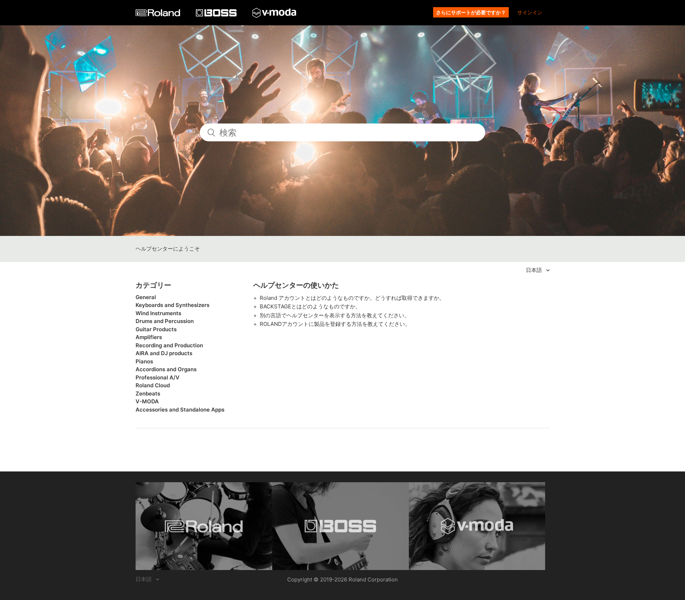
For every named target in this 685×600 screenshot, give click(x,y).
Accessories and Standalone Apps (180, 409)
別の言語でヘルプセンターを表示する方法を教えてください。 (335, 315)
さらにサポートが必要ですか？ (471, 12)
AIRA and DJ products (164, 353)
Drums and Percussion (165, 321)
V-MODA (147, 401)
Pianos (144, 361)
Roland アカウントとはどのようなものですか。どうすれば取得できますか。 (352, 297)
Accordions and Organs (166, 369)
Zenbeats (148, 393)
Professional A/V (157, 377)
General (146, 297)
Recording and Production (169, 345)
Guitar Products (156, 329)
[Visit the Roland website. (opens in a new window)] (204, 526)
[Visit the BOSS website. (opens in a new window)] (340, 526)
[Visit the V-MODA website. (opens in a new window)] (477, 526)
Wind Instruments (158, 313)
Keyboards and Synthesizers (172, 305)
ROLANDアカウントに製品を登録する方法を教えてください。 (335, 324)
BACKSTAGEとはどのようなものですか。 (310, 306)
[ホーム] (159, 14)
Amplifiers (149, 337)
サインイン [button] (529, 12)
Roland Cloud (153, 385)
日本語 (534, 270)
